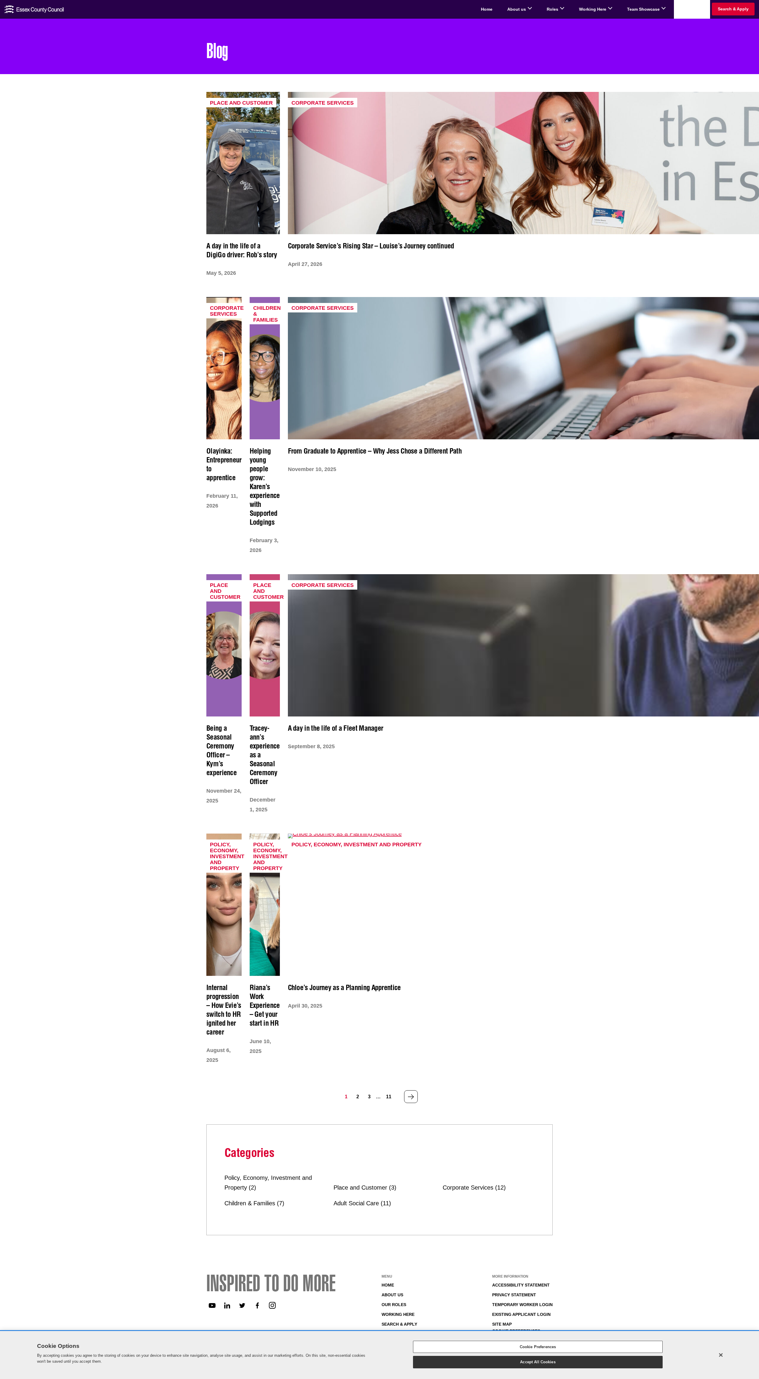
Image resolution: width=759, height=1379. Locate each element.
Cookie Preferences (538, 1347)
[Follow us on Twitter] (242, 1305)
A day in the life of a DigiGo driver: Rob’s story (241, 250)
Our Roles (394, 1304)
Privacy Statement (514, 1294)
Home (388, 1285)
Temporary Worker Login (522, 1304)
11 (388, 1096)
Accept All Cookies (537, 1362)
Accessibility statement (521, 1285)
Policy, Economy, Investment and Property (227, 856)
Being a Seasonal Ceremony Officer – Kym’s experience (221, 750)
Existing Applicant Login (521, 1314)
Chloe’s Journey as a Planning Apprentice (344, 987)
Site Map (502, 1324)
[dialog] (379, 1355)
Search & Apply (399, 1324)
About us (392, 1294)
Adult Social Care (356, 1203)
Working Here (398, 1314)
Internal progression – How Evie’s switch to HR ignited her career (223, 1009)
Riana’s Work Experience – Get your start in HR (265, 1005)
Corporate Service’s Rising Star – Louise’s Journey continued (371, 245)
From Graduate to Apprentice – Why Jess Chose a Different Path (375, 450)
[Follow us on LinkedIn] (227, 1305)
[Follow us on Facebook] (257, 1305)
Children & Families (249, 1203)
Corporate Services (322, 103)
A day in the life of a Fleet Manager (335, 728)
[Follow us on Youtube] (212, 1305)
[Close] (721, 1355)
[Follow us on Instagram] (272, 1305)
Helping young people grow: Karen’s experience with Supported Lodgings (265, 486)
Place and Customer (241, 103)
